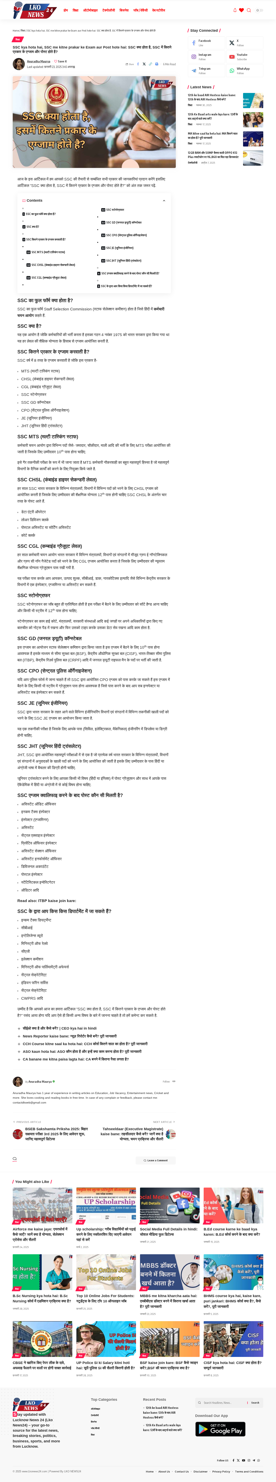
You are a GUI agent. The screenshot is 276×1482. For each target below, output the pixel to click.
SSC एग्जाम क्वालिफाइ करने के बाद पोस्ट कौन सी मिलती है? (130, 273)
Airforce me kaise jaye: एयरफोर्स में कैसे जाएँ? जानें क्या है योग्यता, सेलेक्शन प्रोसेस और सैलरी (40, 1234)
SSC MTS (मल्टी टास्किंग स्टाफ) (48, 252)
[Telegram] (206, 70)
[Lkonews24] (35, 10)
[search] (249, 10)
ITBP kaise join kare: (57, 901)
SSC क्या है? (32, 226)
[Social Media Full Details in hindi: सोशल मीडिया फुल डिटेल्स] (170, 1205)
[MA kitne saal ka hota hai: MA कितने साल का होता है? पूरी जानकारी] (253, 139)
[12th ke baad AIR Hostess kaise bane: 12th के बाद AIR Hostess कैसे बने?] (253, 100)
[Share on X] (144, 64)
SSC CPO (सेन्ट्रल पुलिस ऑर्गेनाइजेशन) (126, 235)
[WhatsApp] (244, 70)
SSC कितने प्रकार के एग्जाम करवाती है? (46, 239)
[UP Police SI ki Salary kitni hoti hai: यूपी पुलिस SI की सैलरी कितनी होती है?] (106, 1339)
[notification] (235, 10)
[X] (244, 42)
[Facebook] (206, 42)
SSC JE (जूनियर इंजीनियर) (120, 248)
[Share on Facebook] (138, 64)
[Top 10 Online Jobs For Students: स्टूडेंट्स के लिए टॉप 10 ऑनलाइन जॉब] (106, 1272)
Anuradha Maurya (38, 61)
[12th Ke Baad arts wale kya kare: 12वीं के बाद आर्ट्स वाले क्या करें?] (253, 119)
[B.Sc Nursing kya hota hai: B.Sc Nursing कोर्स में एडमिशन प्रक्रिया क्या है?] (42, 1272)
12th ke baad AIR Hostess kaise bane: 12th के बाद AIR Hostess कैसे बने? (160, 1412)
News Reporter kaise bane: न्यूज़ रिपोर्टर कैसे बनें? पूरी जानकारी (70, 1036)
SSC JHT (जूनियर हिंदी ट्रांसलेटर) (123, 260)
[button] (150, 64)
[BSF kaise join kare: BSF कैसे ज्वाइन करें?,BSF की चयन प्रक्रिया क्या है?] (170, 1339)
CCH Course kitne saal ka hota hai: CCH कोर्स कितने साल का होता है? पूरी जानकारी (85, 1044)
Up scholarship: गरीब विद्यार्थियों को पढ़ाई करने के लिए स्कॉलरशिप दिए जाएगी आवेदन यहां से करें (106, 1234)
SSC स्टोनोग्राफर (115, 209)
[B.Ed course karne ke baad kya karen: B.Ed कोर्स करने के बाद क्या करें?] (233, 1205)
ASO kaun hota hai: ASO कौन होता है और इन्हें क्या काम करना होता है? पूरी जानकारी (82, 1052)
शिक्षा (23, 30)
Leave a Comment (157, 1160)
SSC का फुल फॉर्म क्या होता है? (41, 214)
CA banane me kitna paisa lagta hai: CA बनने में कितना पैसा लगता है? (76, 1059)
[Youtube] (244, 56)
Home (16, 30)
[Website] (174, 1081)
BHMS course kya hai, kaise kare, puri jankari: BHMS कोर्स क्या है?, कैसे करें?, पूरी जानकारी (232, 1301)
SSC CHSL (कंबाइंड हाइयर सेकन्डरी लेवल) (53, 265)
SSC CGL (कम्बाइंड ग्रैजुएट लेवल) (49, 277)
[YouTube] (243, 1460)
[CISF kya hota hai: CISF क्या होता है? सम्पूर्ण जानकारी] (233, 1339)
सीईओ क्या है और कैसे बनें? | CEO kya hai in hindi (60, 1028)
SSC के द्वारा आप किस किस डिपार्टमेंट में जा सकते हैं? (126, 286)
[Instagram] (206, 56)
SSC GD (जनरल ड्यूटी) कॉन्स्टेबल (123, 222)
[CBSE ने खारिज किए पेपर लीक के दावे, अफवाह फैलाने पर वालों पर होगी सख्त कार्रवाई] (42, 1339)
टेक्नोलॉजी (192, 162)
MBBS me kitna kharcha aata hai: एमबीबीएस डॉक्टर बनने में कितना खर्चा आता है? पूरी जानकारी (168, 1301)
